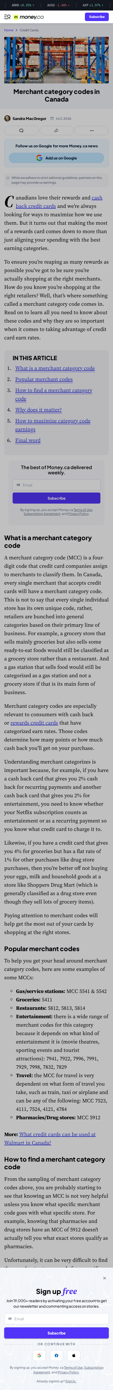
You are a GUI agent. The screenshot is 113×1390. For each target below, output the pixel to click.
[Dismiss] (104, 1278)
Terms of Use (73, 1367)
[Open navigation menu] (7, 17)
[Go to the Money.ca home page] (32, 16)
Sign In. (70, 1381)
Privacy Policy (68, 1372)
